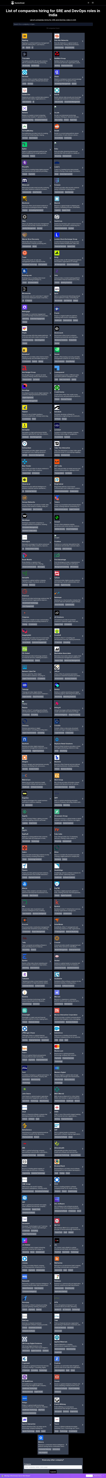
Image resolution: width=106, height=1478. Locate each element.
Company (27, 1464)
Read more (97, 1475)
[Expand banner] (103, 1476)
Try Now (89, 1475)
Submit (53, 1472)
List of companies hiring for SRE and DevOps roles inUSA (53, 20)
